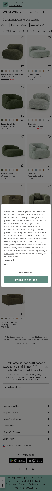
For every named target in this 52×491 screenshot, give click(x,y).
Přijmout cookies (26, 279)
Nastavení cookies (26, 272)
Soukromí (9, 260)
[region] (26, 245)
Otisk (7, 264)
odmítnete (9, 253)
